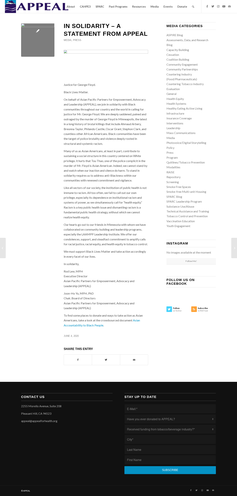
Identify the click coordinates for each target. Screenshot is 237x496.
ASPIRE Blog (174, 35)
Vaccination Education (180, 221)
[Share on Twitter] (106, 360)
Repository (173, 177)
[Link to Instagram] (218, 6)
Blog (169, 45)
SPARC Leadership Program (184, 201)
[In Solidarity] (37, 40)
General (171, 93)
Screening (172, 182)
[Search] (193, 6)
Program (172, 157)
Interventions (174, 123)
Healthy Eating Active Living (184, 108)
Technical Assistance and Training (187, 211)
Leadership (173, 128)
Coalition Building (177, 59)
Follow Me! (191, 261)
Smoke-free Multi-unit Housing (186, 191)
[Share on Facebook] (78, 360)
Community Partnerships (182, 69)
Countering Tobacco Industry (185, 84)
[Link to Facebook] (207, 6)
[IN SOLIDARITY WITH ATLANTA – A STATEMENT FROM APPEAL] (234, 248)
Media (67, 40)
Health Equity (175, 98)
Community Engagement (182, 64)
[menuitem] (70, 6)
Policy (170, 147)
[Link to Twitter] (213, 6)
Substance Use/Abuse (180, 206)
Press (77, 40)
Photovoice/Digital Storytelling (186, 142)
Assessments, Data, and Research (187, 40)
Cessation (172, 54)
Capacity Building (177, 50)
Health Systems (176, 103)
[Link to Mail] (229, 6)
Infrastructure (175, 113)
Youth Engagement (178, 226)
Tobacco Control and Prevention (187, 216)
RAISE (170, 172)
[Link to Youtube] (224, 6)
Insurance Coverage (179, 118)
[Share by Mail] (134, 360)
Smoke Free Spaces (178, 187)
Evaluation (173, 89)
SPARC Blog (174, 196)
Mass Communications (181, 133)
